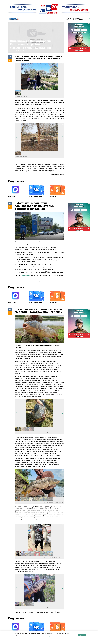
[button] (62, 413)
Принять (82, 635)
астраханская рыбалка (42, 612)
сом (52, 612)
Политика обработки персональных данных (56, 637)
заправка (55, 281)
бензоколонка (26, 281)
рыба (24, 612)
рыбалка (18, 612)
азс (34, 281)
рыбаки (31, 612)
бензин (17, 281)
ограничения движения (44, 281)
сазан (58, 612)
